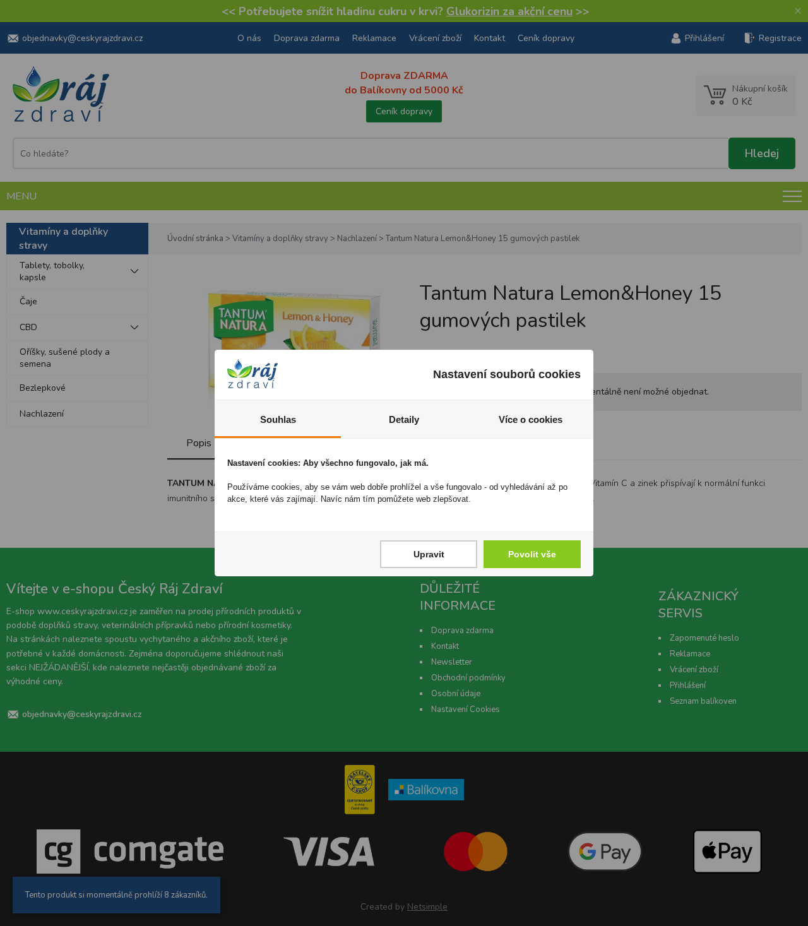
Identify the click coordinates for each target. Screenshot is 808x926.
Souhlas (278, 419)
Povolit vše (532, 554)
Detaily (404, 419)
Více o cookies (530, 419)
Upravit (428, 554)
